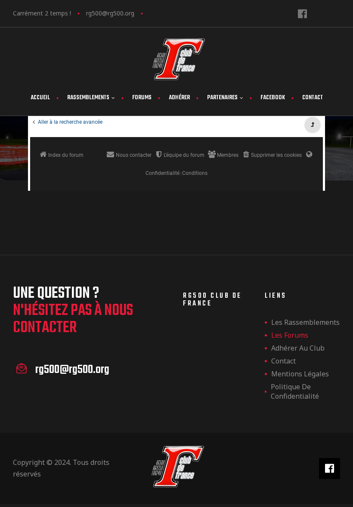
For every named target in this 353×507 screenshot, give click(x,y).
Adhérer (179, 98)
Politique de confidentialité (295, 391)
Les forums (289, 335)
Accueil (40, 98)
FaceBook (272, 98)
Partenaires (222, 98)
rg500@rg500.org (110, 13)
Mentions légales (300, 374)
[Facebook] (302, 13)
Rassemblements (88, 98)
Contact (312, 98)
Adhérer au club (298, 348)
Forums (142, 98)
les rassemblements (305, 322)
